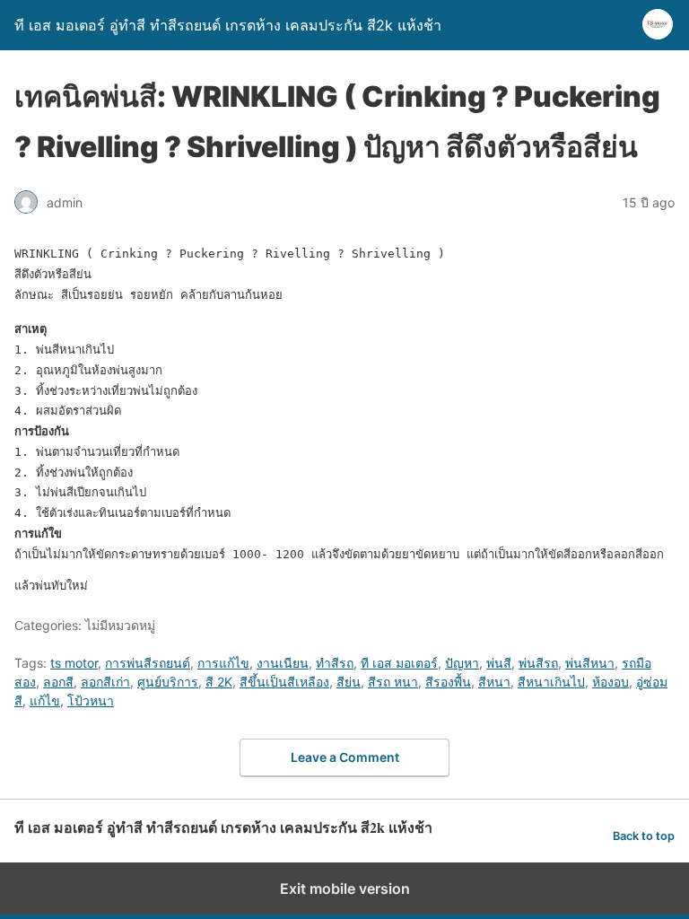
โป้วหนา (90, 700)
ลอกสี (58, 681)
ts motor (74, 662)
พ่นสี (498, 662)
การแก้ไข (223, 662)
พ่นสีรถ (538, 662)
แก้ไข (45, 700)
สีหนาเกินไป (551, 681)
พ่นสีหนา (590, 662)
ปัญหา (462, 662)
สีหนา (494, 681)
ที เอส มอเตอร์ (399, 662)
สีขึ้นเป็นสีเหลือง (284, 681)
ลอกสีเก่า (105, 681)
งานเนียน (283, 662)
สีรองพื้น (448, 681)
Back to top (644, 836)
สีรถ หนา (393, 681)
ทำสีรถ (334, 662)
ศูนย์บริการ (167, 681)
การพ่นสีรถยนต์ (147, 662)
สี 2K (218, 681)
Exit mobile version (345, 888)
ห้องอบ (610, 681)
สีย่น (348, 681)
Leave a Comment (345, 757)
